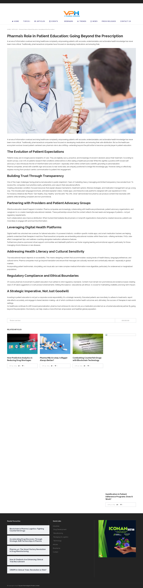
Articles (15, 29)
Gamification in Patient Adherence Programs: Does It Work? (119, 496)
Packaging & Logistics (60, 537)
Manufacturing (58, 533)
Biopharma (56, 548)
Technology (57, 541)
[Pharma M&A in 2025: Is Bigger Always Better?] (55, 344)
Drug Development (59, 529)
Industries (56, 526)
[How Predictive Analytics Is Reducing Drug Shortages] (22, 344)
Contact (55, 552)
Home (9, 29)
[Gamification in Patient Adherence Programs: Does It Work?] (120, 412)
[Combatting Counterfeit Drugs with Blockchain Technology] (88, 344)
